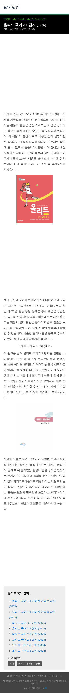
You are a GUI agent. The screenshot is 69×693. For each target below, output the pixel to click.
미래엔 (29, 663)
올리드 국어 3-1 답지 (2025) (29, 628)
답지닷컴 (12, 7)
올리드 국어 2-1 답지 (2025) (33, 19)
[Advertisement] (34, 75)
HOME (7, 19)
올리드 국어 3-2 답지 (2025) (29, 623)
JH (46, 688)
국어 (15, 19)
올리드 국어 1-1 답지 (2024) (29, 650)
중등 (38, 663)
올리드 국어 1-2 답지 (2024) (29, 645)
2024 (20, 663)
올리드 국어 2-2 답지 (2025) (29, 634)
